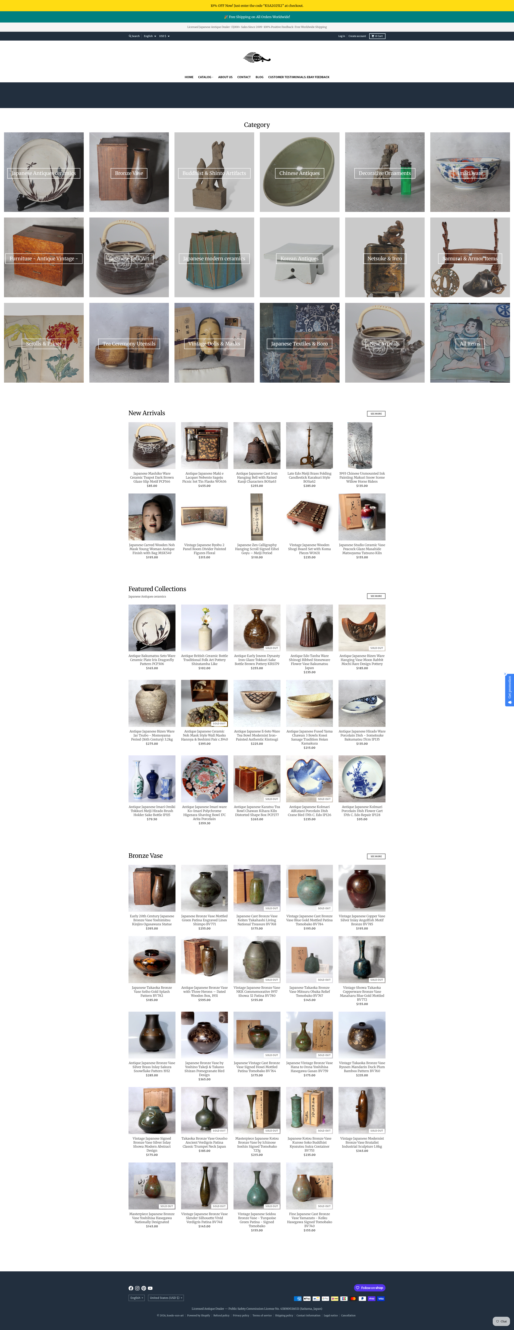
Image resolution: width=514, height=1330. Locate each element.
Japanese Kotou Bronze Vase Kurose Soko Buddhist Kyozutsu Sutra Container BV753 (309, 1144)
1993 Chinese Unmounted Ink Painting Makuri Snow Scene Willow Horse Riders (362, 477)
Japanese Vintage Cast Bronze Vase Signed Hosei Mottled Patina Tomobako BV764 (257, 1067)
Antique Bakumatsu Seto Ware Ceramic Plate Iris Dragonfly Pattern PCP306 (151, 660)
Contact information (308, 1315)
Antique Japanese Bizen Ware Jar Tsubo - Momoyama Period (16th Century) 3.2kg (152, 735)
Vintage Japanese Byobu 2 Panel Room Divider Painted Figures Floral (204, 549)
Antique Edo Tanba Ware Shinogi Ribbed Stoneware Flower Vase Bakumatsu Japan (309, 662)
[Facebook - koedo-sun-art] (130, 1288)
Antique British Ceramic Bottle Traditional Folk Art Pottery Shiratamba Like (204, 660)
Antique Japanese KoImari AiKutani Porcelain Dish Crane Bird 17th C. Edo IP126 (309, 811)
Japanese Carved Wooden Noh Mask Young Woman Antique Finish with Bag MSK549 (152, 549)
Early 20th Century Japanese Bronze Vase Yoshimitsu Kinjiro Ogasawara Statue (152, 920)
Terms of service (262, 1315)
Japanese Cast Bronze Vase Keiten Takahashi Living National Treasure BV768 (257, 920)
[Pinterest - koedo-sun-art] (143, 1288)
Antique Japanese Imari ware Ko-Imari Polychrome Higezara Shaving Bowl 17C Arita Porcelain (204, 813)
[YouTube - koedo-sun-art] (150, 1288)
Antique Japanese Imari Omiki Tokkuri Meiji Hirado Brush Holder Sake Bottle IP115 (152, 811)
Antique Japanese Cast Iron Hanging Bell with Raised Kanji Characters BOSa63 (257, 477)
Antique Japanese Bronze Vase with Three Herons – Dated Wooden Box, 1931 (204, 992)
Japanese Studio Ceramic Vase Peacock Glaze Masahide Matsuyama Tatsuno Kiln (362, 549)
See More (376, 413)
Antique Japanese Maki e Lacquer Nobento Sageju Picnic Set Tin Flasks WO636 (204, 477)
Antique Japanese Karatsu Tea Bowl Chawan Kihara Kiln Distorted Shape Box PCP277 (257, 811)
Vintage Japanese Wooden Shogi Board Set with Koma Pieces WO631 (309, 549)
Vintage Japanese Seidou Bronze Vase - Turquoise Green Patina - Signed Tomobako (257, 1220)
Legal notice (331, 1315)
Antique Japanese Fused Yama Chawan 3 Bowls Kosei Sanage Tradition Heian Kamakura (310, 737)
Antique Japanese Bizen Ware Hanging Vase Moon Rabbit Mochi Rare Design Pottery (362, 660)
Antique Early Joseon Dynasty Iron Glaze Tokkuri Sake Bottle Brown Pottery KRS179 (257, 660)
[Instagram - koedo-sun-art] (137, 1288)
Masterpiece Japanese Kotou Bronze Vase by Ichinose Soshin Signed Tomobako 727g (257, 1144)
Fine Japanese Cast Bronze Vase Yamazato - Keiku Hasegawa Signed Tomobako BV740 (309, 1220)
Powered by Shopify (198, 1315)
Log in (341, 36)
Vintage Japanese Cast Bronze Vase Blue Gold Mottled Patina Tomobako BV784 (309, 920)
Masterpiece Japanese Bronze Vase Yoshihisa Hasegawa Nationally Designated (151, 1218)
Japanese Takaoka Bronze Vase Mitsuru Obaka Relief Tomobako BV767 (309, 992)
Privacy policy (241, 1315)
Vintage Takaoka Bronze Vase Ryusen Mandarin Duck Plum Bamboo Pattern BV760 (362, 1067)
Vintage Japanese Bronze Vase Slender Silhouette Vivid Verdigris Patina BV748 (204, 1218)
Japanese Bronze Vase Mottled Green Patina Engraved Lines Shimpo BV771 (204, 920)
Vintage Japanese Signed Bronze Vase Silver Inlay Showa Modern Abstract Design (152, 1144)
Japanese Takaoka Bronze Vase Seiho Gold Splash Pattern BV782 (152, 992)
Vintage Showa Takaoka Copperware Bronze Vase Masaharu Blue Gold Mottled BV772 (362, 994)
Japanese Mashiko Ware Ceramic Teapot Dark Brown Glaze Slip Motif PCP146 (152, 477)
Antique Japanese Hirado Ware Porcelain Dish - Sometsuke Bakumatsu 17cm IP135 (362, 735)
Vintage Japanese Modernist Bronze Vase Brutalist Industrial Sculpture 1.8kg (362, 1142)
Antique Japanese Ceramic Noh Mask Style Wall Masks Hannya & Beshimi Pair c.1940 (204, 735)
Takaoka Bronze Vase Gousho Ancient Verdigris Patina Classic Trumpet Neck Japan (204, 1142)
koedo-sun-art (175, 1315)
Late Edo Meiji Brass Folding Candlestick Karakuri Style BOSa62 (309, 477)
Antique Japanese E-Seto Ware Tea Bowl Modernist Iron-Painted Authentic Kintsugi (257, 735)
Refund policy (221, 1315)
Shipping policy (284, 1315)
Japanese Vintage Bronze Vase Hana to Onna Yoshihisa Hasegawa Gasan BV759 (309, 1067)
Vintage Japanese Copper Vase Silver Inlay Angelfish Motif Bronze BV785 (362, 920)
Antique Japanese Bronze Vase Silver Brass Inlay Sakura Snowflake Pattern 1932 (152, 1067)
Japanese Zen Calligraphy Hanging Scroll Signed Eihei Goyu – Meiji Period (257, 549)
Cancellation (348, 1315)
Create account (357, 36)
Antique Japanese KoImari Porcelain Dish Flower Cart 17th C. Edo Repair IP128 (362, 811)
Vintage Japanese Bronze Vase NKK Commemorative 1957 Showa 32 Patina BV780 (257, 992)
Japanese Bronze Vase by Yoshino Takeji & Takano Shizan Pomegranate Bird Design (204, 1069)
